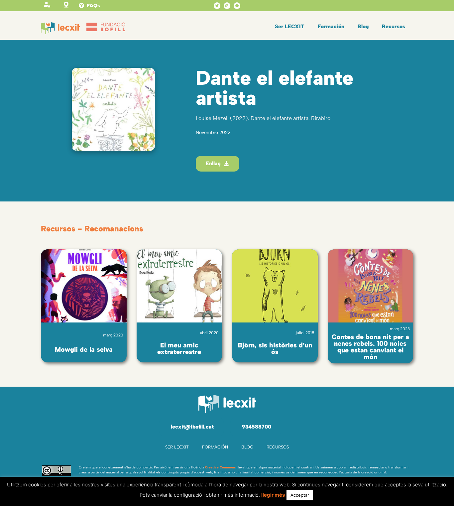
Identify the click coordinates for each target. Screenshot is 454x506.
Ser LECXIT (289, 26)
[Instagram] (227, 5)
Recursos (393, 26)
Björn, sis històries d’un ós (275, 348)
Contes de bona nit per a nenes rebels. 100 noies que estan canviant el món (370, 347)
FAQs (93, 6)
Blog (363, 26)
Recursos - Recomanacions (92, 228)
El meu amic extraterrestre (179, 348)
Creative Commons (220, 467)
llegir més (273, 495)
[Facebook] (237, 5)
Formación (331, 26)
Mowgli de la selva (84, 349)
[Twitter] (217, 5)
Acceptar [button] (299, 495)
